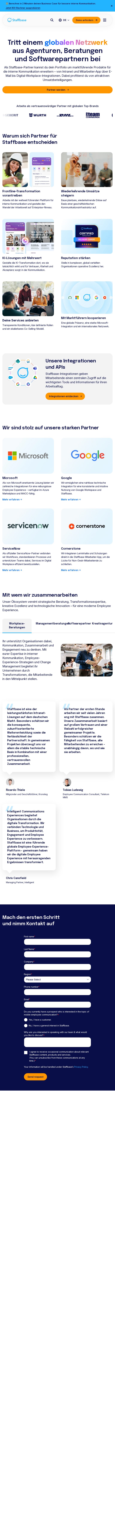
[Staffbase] (17, 20)
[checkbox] (57, 1022)
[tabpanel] (57, 662)
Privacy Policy (81, 1067)
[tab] (17, 626)
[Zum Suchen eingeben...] (52, 20)
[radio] (57, 1019)
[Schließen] (112, 6)
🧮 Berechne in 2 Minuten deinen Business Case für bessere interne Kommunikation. (51, 3)
